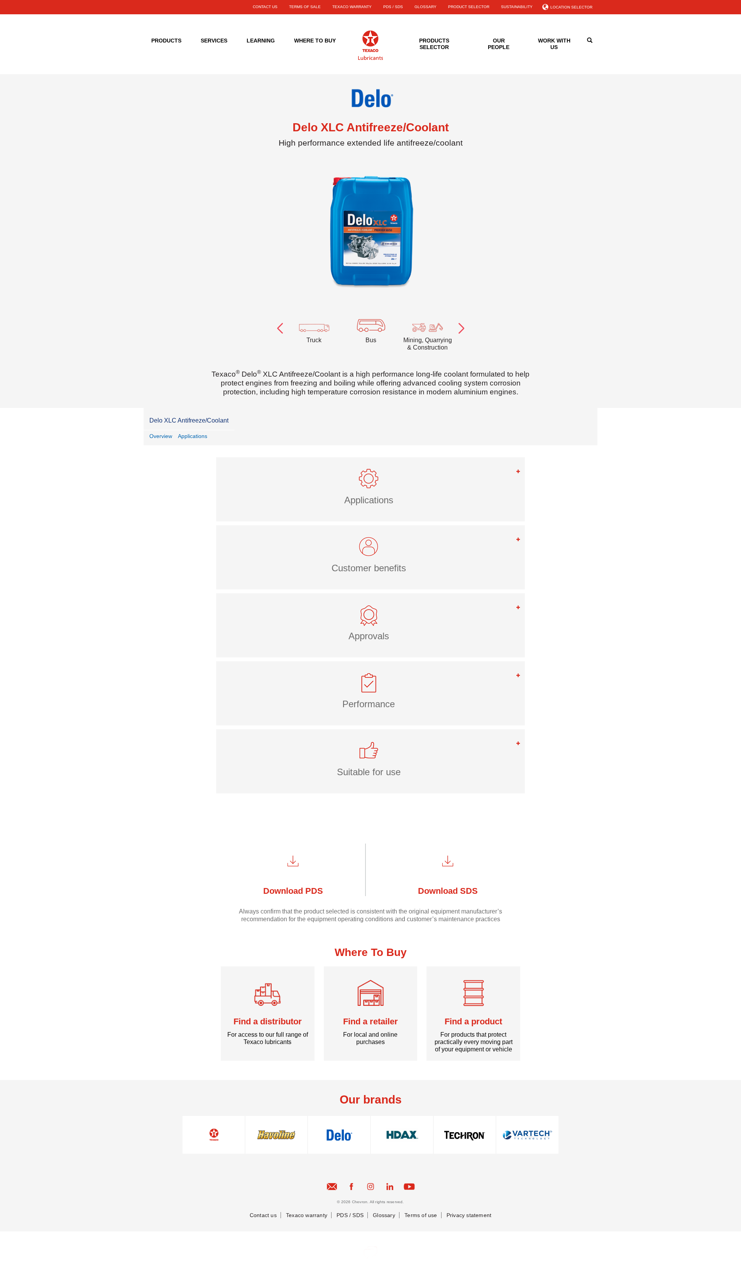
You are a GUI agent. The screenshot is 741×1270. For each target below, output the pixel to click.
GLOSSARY (425, 7)
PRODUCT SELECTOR (468, 7)
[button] (370, 482)
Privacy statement (469, 1215)
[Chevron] (370, 58)
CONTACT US (265, 7)
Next (461, 327)
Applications (192, 436)
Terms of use (420, 1215)
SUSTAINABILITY (517, 7)
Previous (280, 327)
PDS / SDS (393, 7)
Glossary (384, 1215)
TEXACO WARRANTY (352, 7)
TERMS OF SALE (305, 7)
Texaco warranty (306, 1215)
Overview (160, 436)
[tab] (370, 489)
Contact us (263, 1215)
